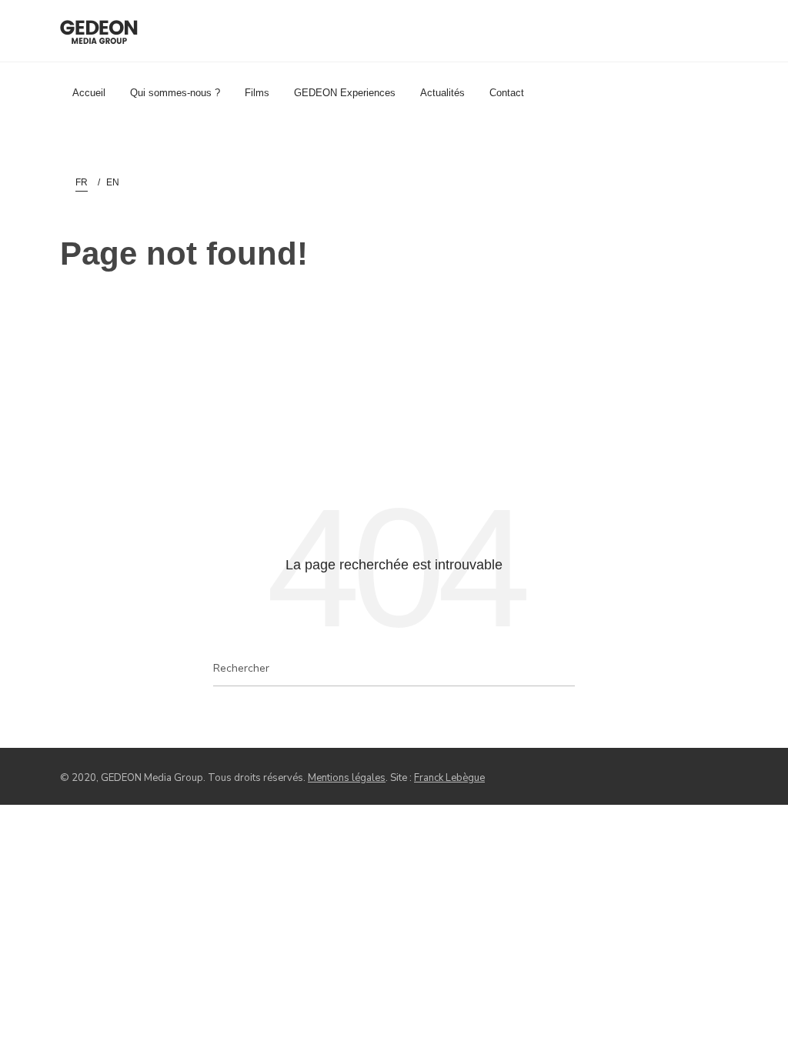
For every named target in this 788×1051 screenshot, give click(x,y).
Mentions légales (347, 778)
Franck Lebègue (449, 778)
